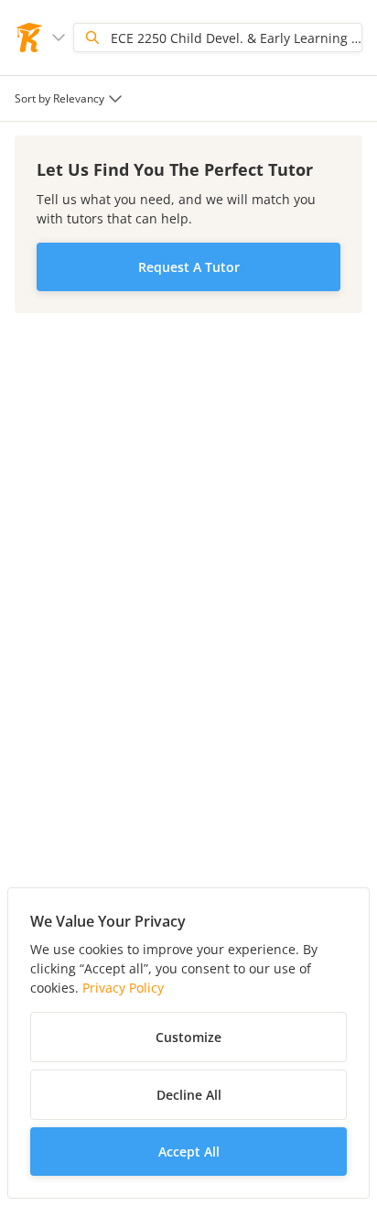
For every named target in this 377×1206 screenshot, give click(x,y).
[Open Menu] (58, 37)
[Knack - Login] (29, 37)
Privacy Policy (123, 987)
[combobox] (70, 98)
